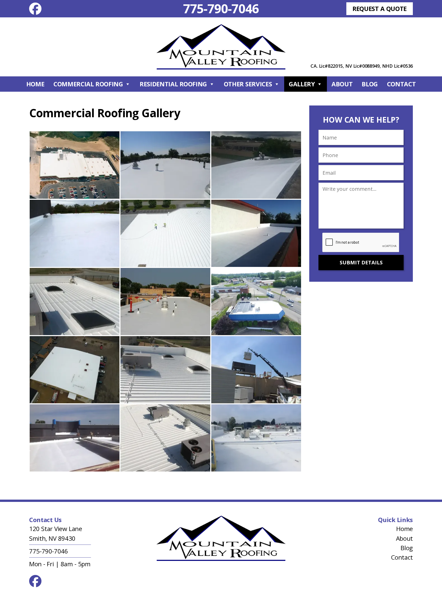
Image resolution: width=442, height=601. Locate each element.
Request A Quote (379, 8)
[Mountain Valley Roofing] (221, 46)
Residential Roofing (173, 84)
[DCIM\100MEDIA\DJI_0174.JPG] (74, 369)
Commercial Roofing (88, 84)
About (342, 84)
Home (35, 84)
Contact (401, 84)
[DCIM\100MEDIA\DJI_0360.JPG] (165, 233)
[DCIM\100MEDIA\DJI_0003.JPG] (256, 301)
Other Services (248, 84)
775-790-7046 (221, 8)
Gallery (302, 84)
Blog (370, 84)
